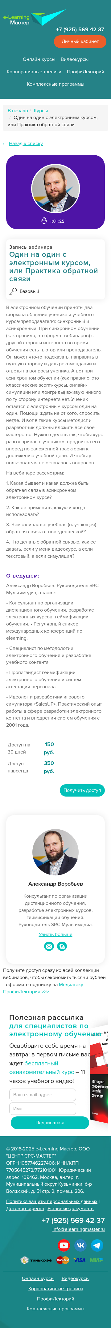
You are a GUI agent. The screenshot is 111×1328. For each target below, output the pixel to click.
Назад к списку (26, 143)
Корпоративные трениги (34, 72)
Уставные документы (70, 1209)
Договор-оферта (25, 1209)
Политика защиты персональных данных (51, 1201)
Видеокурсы (74, 59)
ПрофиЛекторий (85, 72)
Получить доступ (82, 790)
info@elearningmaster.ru (78, 1229)
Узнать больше (55, 934)
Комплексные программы (55, 84)
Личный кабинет (80, 41)
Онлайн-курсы (39, 59)
